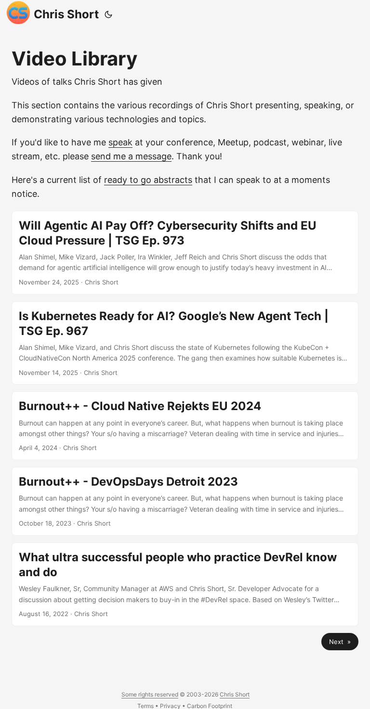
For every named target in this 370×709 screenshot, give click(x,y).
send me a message (131, 156)
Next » (340, 641)
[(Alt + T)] (108, 14)
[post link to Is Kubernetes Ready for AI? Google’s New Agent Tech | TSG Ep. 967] (185, 343)
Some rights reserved (149, 694)
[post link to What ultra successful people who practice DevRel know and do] (185, 584)
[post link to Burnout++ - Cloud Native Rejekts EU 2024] (185, 426)
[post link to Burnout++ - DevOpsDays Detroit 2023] (185, 501)
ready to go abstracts (148, 180)
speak (120, 142)
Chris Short (66, 14)
